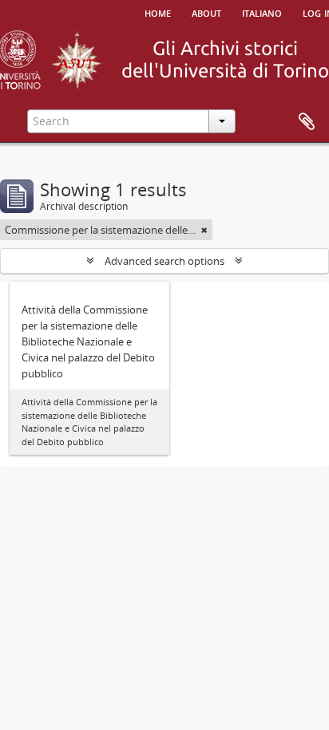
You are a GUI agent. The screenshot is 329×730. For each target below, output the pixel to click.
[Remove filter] (204, 230)
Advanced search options (164, 261)
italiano (262, 12)
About (206, 12)
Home (158, 12)
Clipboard (307, 122)
